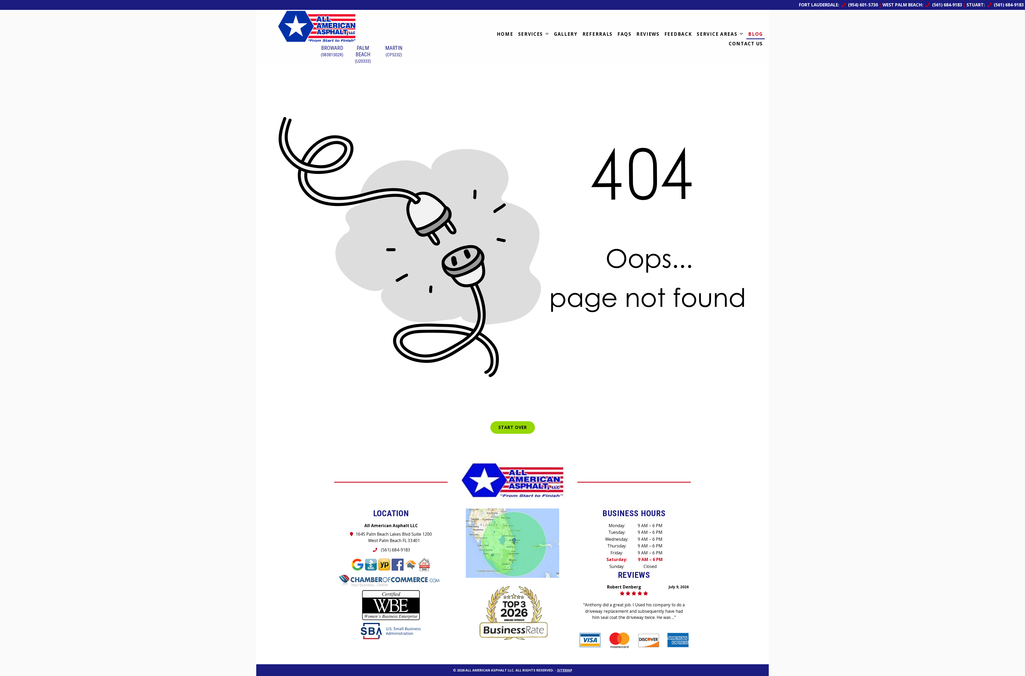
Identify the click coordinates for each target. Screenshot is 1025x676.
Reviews (648, 34)
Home (505, 34)
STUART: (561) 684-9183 (995, 5)
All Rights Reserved (534, 663)
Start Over (512, 427)
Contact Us (746, 44)
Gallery (566, 34)
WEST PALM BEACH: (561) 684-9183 (922, 5)
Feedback (678, 34)
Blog (755, 34)
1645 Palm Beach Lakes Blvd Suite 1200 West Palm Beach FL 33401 (394, 537)
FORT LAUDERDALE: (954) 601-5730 (838, 5)
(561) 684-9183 (395, 550)
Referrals (597, 34)
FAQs (624, 34)
